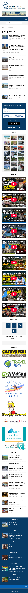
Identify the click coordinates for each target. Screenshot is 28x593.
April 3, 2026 (12, 38)
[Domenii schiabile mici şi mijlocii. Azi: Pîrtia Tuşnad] (5, 468)
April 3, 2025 (12, 59)
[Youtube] (20, 325)
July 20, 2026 (12, 581)
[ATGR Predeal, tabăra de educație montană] (5, 457)
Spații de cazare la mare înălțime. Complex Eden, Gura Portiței (17, 85)
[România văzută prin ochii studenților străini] (5, 579)
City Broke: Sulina (14, 523)
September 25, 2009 (14, 97)
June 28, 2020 (12, 538)
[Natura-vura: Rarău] (14, 168)
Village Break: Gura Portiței (16, 75)
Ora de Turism (20, 38)
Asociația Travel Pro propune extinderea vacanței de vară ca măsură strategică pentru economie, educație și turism (17, 485)
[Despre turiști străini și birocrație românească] (5, 476)
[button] (26, 19)
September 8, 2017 (14, 459)
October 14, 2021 (13, 68)
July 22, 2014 (12, 548)
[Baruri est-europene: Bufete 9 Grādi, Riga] (5, 502)
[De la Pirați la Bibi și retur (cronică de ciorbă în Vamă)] (21, 168)
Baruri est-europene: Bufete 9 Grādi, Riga (17, 501)
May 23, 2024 (12, 512)
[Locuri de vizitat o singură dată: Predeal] (21, 153)
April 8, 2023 (12, 559)
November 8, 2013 (14, 88)
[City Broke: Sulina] (7, 168)
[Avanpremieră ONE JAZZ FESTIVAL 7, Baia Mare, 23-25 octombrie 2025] (5, 568)
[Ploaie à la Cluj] (14, 163)
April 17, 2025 (5, 52)
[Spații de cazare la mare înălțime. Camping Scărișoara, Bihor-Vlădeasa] (21, 158)
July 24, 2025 (12, 488)
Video (15, 174)
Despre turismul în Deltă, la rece (16, 66)
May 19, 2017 (12, 478)
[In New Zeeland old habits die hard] (21, 143)
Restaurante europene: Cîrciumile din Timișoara (15, 556)
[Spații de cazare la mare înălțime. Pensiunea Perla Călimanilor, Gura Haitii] (14, 158)
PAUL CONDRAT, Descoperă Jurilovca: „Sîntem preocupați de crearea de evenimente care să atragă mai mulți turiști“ (13, 48)
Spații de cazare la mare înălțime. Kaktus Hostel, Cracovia (15, 535)
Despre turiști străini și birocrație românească (15, 475)
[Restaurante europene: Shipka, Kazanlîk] (21, 163)
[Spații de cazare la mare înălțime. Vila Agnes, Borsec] (7, 163)
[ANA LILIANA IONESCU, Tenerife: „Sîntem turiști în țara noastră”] (21, 138)
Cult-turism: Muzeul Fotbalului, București (17, 509)
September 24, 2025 (14, 571)
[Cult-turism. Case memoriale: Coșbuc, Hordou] (7, 158)
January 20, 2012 (13, 470)
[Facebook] (8, 325)
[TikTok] (14, 331)
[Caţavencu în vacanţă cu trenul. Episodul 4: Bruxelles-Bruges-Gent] (21, 148)
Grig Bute (12, 52)
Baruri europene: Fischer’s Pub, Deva (17, 545)
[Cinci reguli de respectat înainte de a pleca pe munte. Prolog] (7, 153)
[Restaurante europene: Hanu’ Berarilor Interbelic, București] (7, 148)
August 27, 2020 (13, 77)
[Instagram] (14, 325)
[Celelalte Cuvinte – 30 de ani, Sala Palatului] (5, 494)
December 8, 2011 (14, 496)
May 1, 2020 (12, 504)
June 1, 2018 (12, 524)
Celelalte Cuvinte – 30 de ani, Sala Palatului (17, 493)
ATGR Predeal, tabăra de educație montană (16, 456)
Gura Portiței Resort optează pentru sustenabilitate (17, 35)
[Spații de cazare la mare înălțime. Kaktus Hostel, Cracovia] (5, 535)
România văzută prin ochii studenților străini (16, 578)
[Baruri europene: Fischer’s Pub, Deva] (5, 546)
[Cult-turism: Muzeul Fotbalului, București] (5, 510)
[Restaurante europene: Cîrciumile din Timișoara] (5, 557)
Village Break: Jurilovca (15, 58)
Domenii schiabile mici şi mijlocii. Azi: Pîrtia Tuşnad (16, 467)
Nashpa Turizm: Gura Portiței (17, 95)
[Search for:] (14, 22)
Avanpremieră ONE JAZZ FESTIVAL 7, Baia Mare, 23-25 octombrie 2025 (17, 568)
